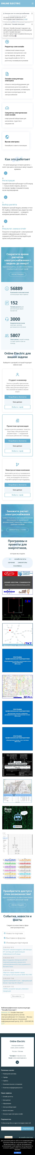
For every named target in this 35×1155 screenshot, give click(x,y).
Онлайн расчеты (8, 1096)
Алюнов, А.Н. (5, 1012)
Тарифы (5, 1077)
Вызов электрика (12, 142)
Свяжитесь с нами (17, 530)
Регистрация (8, 180)
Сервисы (5, 1080)
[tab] (13, 933)
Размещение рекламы (9, 1073)
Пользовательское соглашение (12, 1084)
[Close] (32, 13)
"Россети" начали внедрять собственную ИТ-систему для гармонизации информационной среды (17, 952)
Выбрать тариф (17, 407)
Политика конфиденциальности (12, 1087)
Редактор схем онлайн (14, 47)
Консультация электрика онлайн (13, 1114)
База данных (17, 402)
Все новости (16, 996)
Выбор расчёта (9, 204)
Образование (7, 1103)
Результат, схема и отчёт (14, 229)
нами (25, 19)
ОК (17, 1153)
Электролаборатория (9, 1107)
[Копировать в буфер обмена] (2, 1023)
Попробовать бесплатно (17, 397)
